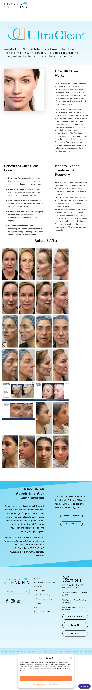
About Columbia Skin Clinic (45, 583)
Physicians (39, 587)
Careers (38, 603)
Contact (39, 607)
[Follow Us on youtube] (18, 601)
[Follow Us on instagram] (13, 601)
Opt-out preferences (39, 684)
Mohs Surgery (40, 591)
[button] (71, 658)
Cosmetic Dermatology (44, 599)
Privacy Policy (53, 684)
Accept (46, 679)
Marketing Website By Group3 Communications (75, 651)
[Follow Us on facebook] (7, 601)
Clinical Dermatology (43, 595)
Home (38, 579)
